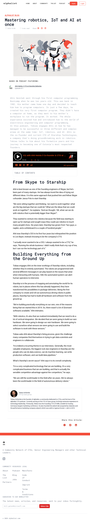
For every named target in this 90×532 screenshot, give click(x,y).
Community (44, 3)
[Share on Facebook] (38, 28)
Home (28, 3)
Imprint (26, 485)
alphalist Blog (12, 15)
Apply (74, 3)
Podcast (62, 3)
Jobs (14, 479)
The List (53, 3)
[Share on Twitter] (42, 28)
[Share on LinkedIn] (45, 28)
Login (82, 3)
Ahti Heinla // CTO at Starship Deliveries (28, 86)
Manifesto (27, 470)
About (35, 3)
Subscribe (45, 506)
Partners (7, 482)
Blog (14, 475)
